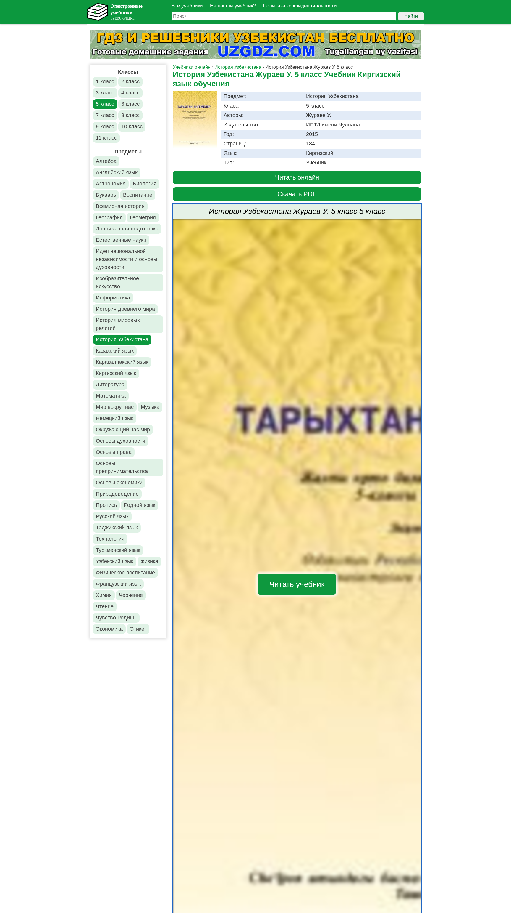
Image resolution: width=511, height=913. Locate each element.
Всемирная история (120, 206)
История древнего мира (125, 309)
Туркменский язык (118, 550)
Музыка (150, 407)
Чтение (105, 606)
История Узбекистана (122, 339)
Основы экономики (119, 483)
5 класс (105, 104)
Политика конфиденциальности (300, 6)
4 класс (130, 93)
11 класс (106, 138)
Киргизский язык (116, 373)
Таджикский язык (117, 528)
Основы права (114, 452)
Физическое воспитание (125, 573)
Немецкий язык (114, 418)
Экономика (109, 629)
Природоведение (117, 494)
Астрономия (111, 184)
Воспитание (137, 195)
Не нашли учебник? (233, 6)
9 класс (105, 126)
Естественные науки (121, 240)
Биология (144, 184)
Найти (411, 16)
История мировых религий (118, 324)
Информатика (113, 298)
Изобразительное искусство (117, 282)
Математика (111, 396)
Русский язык (112, 516)
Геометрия (143, 217)
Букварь (106, 195)
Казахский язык (115, 351)
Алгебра (106, 161)
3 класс (105, 93)
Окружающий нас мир (123, 430)
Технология (110, 539)
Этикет (138, 629)
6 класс (130, 104)
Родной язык (139, 505)
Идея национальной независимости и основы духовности (126, 259)
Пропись (106, 505)
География (109, 217)
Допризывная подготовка (127, 229)
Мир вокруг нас (115, 407)
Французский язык (118, 584)
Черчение (131, 595)
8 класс (130, 115)
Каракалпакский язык (122, 362)
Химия (104, 595)
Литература (110, 384)
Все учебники (187, 6)
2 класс (130, 81)
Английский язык (117, 172)
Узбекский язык (114, 561)
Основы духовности (120, 441)
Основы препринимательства (122, 467)
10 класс (132, 126)
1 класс (105, 81)
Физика (149, 561)
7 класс (105, 115)
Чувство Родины (116, 618)
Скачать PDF (296, 194)
